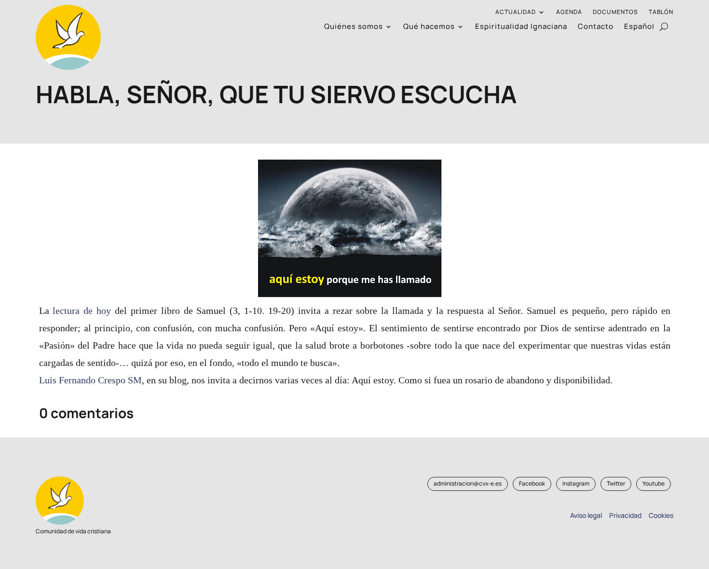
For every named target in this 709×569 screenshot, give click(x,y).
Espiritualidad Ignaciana (521, 27)
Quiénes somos (353, 27)
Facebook (532, 483)
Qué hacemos (429, 27)
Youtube (653, 483)
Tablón (661, 12)
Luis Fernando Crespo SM (90, 380)
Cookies (661, 515)
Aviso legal (586, 515)
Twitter (616, 483)
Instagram (575, 483)
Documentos (615, 12)
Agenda (569, 12)
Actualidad (515, 12)
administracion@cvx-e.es (468, 483)
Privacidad (623, 515)
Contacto (596, 27)
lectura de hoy (84, 310)
